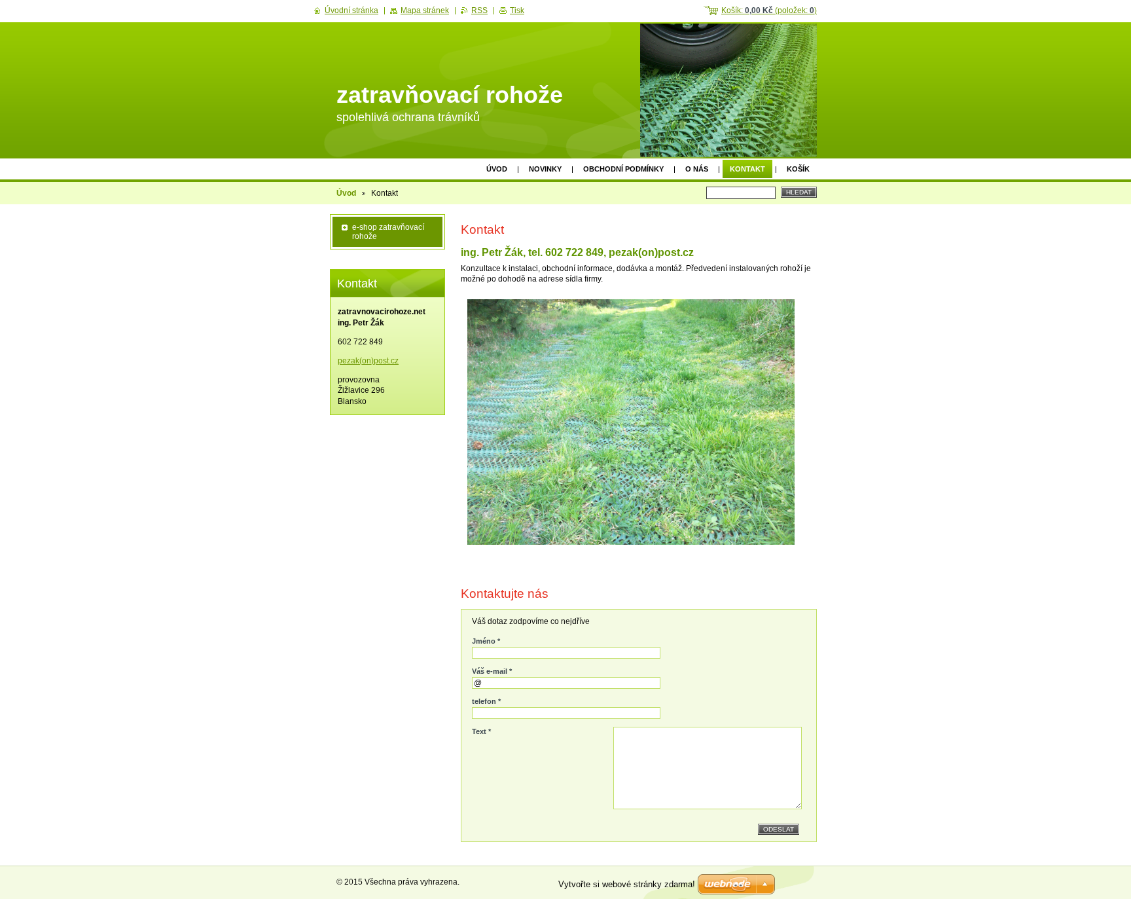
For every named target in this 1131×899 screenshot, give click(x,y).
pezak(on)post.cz (368, 360)
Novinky (545, 169)
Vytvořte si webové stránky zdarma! (626, 884)
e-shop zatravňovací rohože (388, 232)
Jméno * (486, 641)
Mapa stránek (425, 10)
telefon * (486, 701)
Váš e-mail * (492, 671)
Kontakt (747, 169)
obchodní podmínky (623, 169)
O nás (696, 169)
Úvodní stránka (351, 10)
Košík (798, 169)
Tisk (517, 10)
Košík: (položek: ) (769, 10)
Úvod (496, 169)
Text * (481, 731)
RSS (479, 10)
